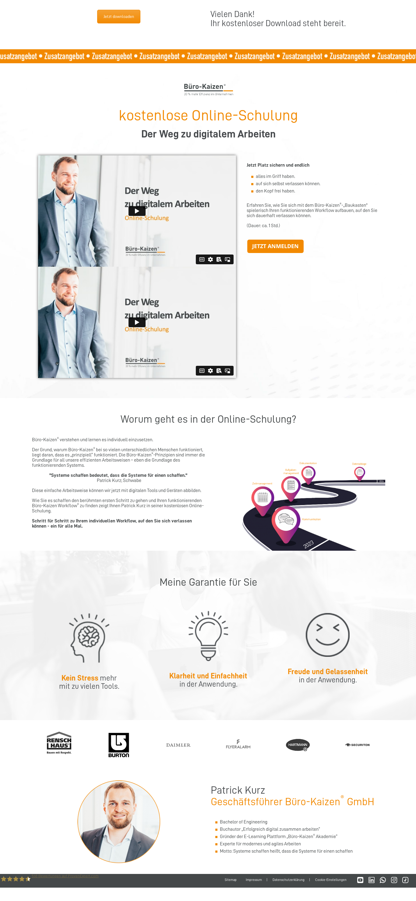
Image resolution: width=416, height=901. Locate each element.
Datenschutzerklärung (289, 880)
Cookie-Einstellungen (331, 880)
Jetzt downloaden (119, 16)
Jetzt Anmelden (275, 246)
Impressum (254, 880)
